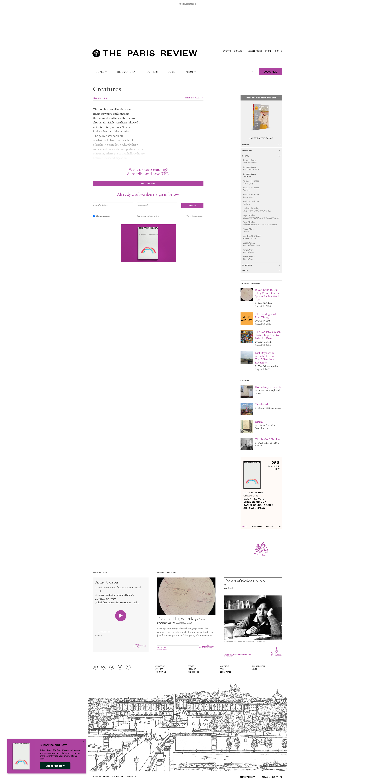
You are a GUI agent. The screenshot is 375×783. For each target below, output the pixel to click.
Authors (153, 71)
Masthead (224, 666)
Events (227, 50)
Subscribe (270, 71)
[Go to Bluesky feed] (120, 667)
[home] (144, 54)
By (225, 584)
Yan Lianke (229, 588)
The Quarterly (126, 71)
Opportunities (258, 666)
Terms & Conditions (272, 777)
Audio (171, 71)
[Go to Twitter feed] (111, 667)
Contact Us (160, 672)
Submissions (193, 672)
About (190, 71)
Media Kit (192, 669)
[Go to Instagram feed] (95, 667)
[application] (120, 630)
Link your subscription (148, 216)
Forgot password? (194, 216)
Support (159, 669)
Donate (238, 50)
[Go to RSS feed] (128, 667)
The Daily (99, 71)
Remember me (103, 215)
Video (254, 669)
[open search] (253, 71)
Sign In (278, 50)
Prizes (223, 669)
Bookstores (225, 672)
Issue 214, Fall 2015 (194, 98)
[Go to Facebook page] (103, 667)
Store (268, 50)
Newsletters (255, 50)
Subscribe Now (55, 766)
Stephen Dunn (100, 97)
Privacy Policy (247, 777)
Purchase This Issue (261, 138)
